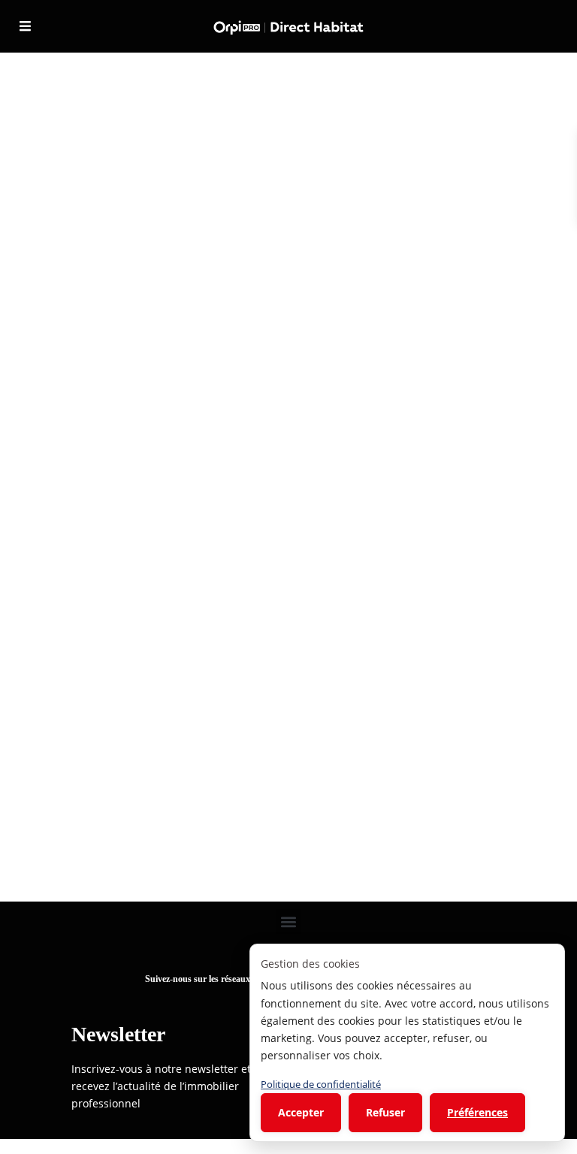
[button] (288, 921)
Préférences (477, 1112)
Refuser (385, 1112)
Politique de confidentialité (321, 1084)
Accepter (301, 1112)
